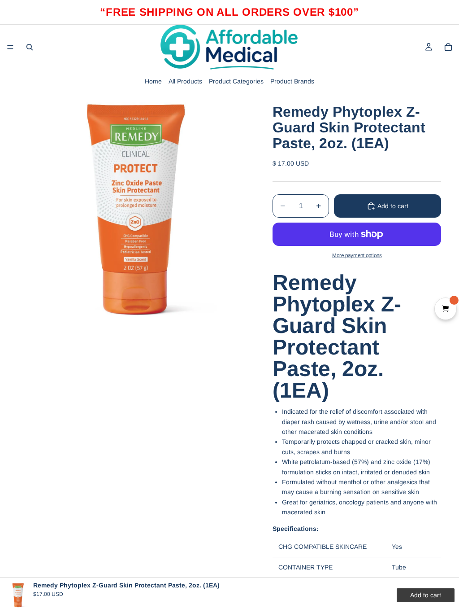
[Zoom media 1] (134, 210)
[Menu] (10, 47)
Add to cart (392, 206)
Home (153, 81)
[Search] (29, 47)
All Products (185, 81)
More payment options (357, 255)
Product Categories (236, 81)
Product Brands (292, 81)
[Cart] (448, 47)
